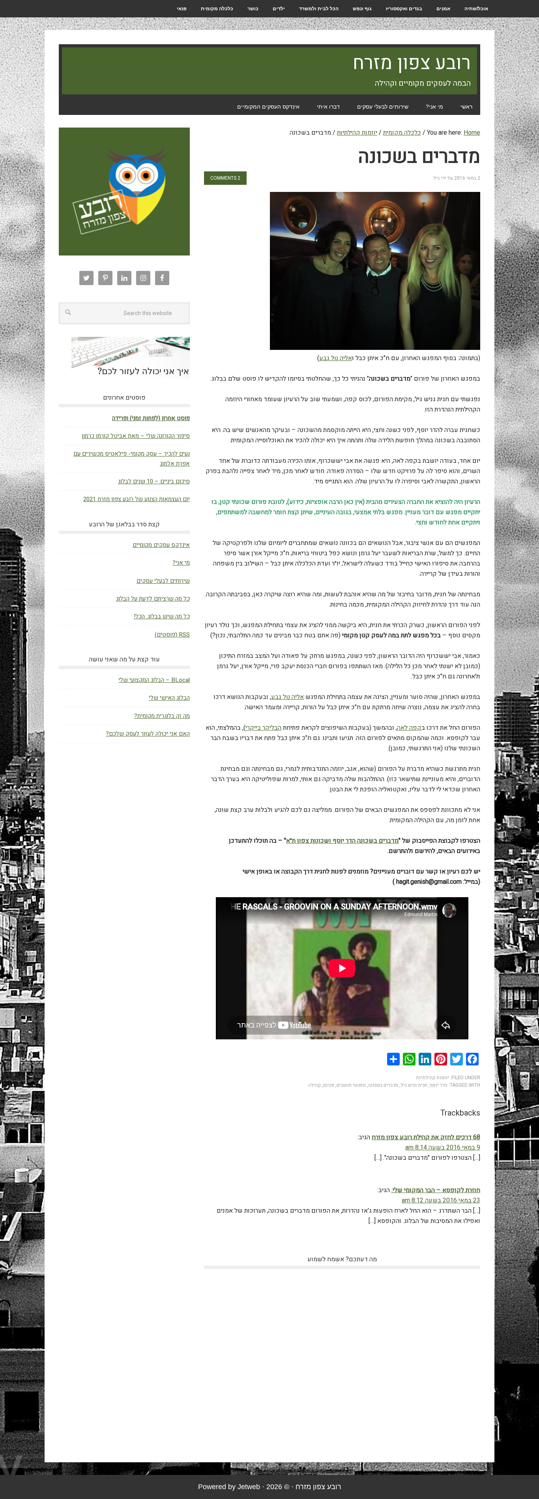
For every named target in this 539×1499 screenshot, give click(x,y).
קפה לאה (409, 728)
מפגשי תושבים (351, 1085)
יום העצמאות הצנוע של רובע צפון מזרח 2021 (136, 499)
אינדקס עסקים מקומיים (161, 545)
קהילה (314, 1085)
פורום (328, 1085)
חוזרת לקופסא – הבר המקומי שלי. (435, 1190)
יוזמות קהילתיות (432, 1077)
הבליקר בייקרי (263, 728)
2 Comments (225, 178)
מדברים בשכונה (383, 1085)
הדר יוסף (438, 1085)
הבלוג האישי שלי (169, 697)
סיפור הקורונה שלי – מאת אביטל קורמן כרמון (136, 436)
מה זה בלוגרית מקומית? (162, 716)
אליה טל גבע (335, 358)
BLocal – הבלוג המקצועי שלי (154, 680)
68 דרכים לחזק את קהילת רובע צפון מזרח (426, 1137)
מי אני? (181, 562)
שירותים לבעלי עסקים (163, 581)
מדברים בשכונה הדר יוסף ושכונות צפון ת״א (342, 840)
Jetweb (249, 1487)
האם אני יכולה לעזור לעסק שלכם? (148, 733)
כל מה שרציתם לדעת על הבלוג (153, 598)
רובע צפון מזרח (412, 63)
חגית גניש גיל (414, 1085)
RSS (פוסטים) (172, 634)
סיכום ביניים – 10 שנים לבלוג (154, 481)
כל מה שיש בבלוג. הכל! (162, 616)
